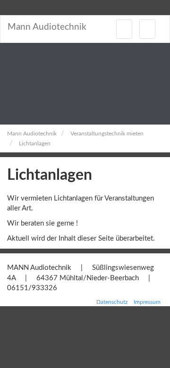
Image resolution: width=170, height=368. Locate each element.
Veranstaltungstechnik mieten (107, 133)
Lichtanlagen (35, 143)
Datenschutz (112, 302)
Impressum (147, 302)
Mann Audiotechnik (47, 27)
